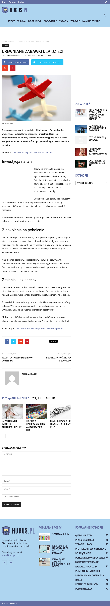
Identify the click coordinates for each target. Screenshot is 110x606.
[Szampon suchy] (44, 537)
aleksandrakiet (13, 56)
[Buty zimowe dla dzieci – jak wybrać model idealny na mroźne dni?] (81, 113)
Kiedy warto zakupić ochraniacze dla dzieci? (61, 563)
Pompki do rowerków (86, 584)
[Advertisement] (55, 33)
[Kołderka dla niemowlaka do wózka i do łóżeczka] (44, 549)
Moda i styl (34, 21)
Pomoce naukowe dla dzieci (90, 557)
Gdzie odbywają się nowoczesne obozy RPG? (60, 424)
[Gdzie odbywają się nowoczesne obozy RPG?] (60, 411)
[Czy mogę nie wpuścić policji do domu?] (81, 129)
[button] (104, 15)
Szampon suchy (60, 534)
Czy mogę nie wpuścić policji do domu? (97, 128)
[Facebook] (101, 2)
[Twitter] (106, 2)
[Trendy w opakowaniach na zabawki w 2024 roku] (36, 411)
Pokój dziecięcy (83, 588)
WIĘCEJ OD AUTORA (43, 398)
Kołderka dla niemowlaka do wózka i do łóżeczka (60, 549)
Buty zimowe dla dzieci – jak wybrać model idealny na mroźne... (98, 115)
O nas (4, 2)
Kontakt (21, 2)
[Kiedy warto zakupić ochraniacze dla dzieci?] (44, 562)
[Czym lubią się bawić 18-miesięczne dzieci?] (12, 411)
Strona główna (8, 41)
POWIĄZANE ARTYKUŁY (15, 398)
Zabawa (63, 21)
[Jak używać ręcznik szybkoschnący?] (81, 152)
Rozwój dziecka (17, 21)
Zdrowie (75, 21)
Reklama (12, 2)
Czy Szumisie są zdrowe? (97, 138)
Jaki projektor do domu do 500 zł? (97, 163)
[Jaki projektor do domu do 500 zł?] (81, 164)
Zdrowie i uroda (83, 544)
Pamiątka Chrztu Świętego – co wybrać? (17, 359)
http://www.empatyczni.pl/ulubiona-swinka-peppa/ (39, 328)
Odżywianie (50, 21)
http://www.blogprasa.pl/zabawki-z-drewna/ (34, 152)
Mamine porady (91, 21)
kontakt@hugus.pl (10, 555)
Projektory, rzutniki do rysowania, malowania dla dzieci (89, 575)
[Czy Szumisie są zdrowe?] (81, 140)
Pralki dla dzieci (84, 540)
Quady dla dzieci (84, 535)
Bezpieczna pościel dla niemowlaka (58, 359)
